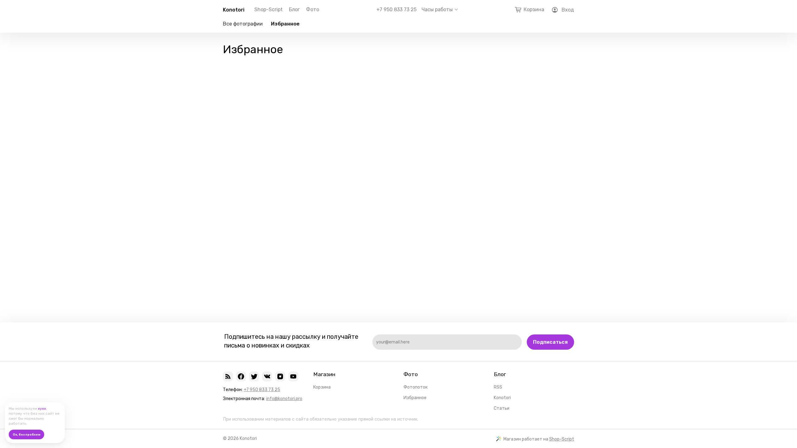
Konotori (233, 10)
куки (42, 408)
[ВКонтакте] (267, 376)
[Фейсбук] (241, 376)
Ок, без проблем (26, 434)
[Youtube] (293, 376)
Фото (312, 9)
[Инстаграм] (280, 376)
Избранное (285, 24)
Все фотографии (243, 24)
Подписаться (550, 342)
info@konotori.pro (284, 398)
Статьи (501, 408)
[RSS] (228, 376)
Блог (294, 9)
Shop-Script (268, 9)
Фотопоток (415, 387)
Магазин (324, 374)
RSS (498, 387)
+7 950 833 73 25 (396, 9)
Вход (568, 10)
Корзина (322, 387)
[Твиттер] (254, 376)
